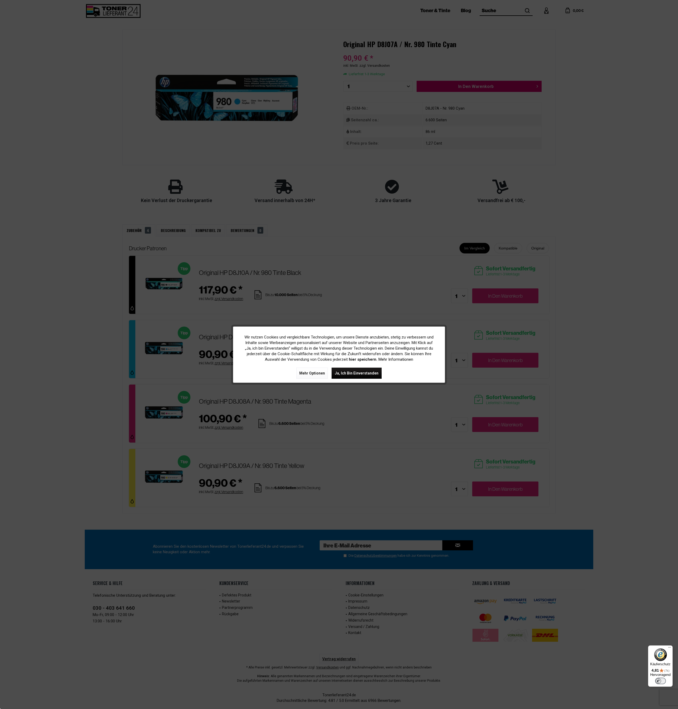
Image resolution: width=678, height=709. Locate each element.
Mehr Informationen (395, 359)
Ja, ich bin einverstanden (356, 373)
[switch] (660, 681)
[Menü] (669, 648)
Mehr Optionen (312, 373)
